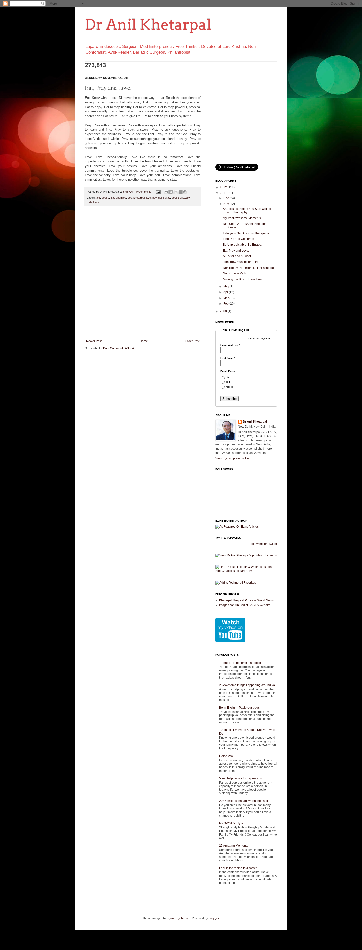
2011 (224, 193)
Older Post (192, 341)
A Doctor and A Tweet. (237, 256)
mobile (229, 387)
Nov (226, 204)
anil (98, 197)
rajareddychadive (178, 918)
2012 (224, 187)
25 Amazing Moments (233, 845)
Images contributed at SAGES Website (244, 605)
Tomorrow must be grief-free (241, 262)
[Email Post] (158, 191)
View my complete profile (232, 458)
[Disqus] (143, 273)
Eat (113, 197)
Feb (226, 303)
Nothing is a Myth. (235, 273)
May (226, 286)
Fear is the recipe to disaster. (238, 868)
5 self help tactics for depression (240, 778)
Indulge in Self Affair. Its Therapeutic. (247, 233)
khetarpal (139, 197)
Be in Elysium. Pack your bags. (239, 707)
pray (167, 197)
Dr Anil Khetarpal (148, 24)
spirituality (184, 197)
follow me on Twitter (264, 544)
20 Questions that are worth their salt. (244, 801)
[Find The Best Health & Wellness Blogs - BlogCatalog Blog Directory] (246, 571)
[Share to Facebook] (180, 192)
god (130, 197)
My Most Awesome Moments (242, 218)
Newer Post (94, 341)
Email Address (230, 345)
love (148, 197)
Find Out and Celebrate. (239, 239)
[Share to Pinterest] (184, 192)
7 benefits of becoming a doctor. (240, 663)
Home (144, 341)
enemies (121, 197)
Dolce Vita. (226, 756)
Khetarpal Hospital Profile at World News (246, 600)
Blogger (214, 918)
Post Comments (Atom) (118, 348)
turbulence (93, 202)
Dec (226, 198)
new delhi (158, 197)
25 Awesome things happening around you (248, 685)
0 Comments (143, 191)
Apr (226, 292)
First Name (227, 358)
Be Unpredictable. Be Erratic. (242, 244)
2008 (224, 311)
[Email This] (166, 192)
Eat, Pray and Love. (236, 250)
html (228, 377)
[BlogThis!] (170, 192)
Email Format (228, 371)
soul (174, 197)
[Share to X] (175, 192)
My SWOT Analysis (231, 823)
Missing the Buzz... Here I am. (242, 279)
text (228, 382)
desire (105, 197)
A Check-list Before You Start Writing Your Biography (247, 210)
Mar (226, 298)
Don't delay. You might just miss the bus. (249, 267)
